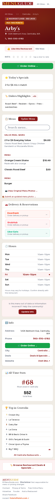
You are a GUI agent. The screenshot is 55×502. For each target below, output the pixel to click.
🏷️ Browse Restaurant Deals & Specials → (27, 466)
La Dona (13, 429)
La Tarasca (14, 419)
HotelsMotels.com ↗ (19, 498)
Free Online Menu (35, 488)
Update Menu (28, 119)
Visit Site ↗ (44, 361)
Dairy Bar (13, 424)
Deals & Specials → (40, 355)
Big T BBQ (13, 449)
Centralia (26, 14)
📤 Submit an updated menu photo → (19, 196)
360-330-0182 (16, 38)
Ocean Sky (14, 415)
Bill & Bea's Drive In (18, 434)
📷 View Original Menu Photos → (21, 191)
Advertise (6, 491)
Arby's (12, 28)
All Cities (41, 4)
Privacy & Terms (19, 488)
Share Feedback (9, 495)
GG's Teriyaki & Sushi (19, 439)
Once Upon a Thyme (19, 444)
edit (34, 96)
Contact (6, 488)
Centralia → (44, 350)
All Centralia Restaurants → (27, 455)
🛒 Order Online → (27, 66)
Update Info (27, 312)
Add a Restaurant (29, 491)
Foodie (16, 491)
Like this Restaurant (19, 48)
